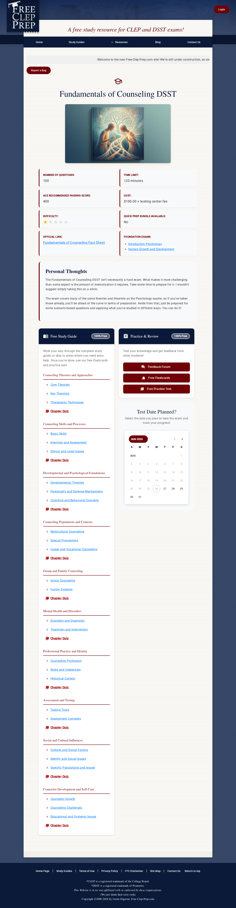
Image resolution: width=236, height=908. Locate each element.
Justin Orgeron (121, 899)
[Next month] (182, 439)
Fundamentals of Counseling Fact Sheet (74, 242)
